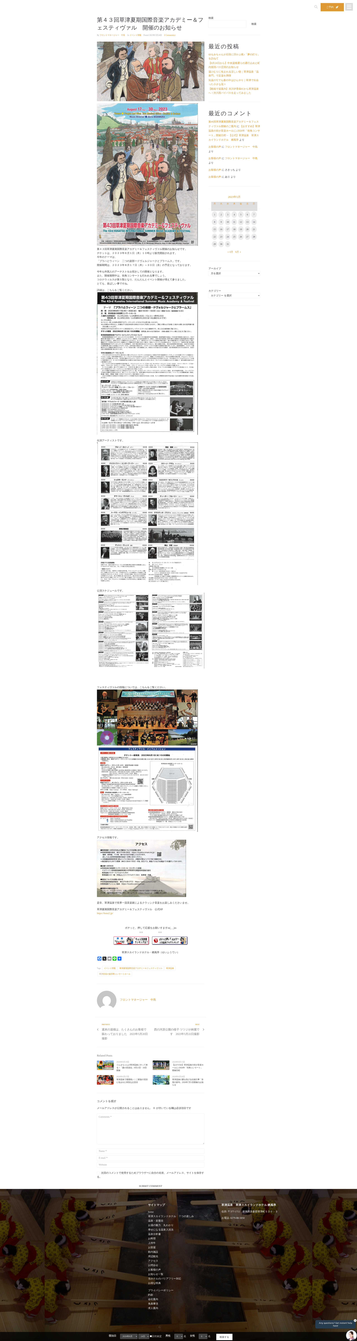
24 (228, 237)
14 (254, 222)
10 (228, 222)
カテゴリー (214, 290)
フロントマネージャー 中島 (112, 35)
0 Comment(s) (169, 35)
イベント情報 (135, 35)
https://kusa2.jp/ (105, 913)
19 (241, 229)
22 (215, 237)
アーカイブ (214, 268)
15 (215, 229)
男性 (168, 1335)
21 (254, 229)
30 (221, 244)
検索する (224, 1336)
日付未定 (157, 1336)
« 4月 (230, 251)
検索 (211, 18)
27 (247, 237)
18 (234, 229)
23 (221, 237)
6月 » (238, 251)
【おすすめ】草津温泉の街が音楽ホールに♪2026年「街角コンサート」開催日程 (187, 1067)
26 (241, 237)
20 (247, 229)
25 (234, 237)
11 (234, 222)
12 (241, 222)
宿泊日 (112, 1335)
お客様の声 (214, 146)
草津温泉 (170, 968)
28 (254, 237)
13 (247, 222)
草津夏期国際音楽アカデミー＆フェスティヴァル (140, 968)
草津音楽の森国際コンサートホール (114, 974)
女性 (192, 1335)
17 (228, 229)
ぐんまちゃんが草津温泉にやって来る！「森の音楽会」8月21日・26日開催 (132, 1067)
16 (221, 229)
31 (228, 244)
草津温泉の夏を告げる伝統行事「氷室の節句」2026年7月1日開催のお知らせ (187, 1082)
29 (215, 244)
